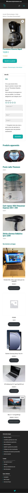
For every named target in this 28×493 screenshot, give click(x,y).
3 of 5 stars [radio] (10, 103)
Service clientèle (7, 454)
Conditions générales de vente (10, 439)
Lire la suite (14, 360)
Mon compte (6, 479)
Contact (5, 464)
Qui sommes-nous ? (8, 462)
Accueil (4, 14)
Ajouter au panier (10, 61)
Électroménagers (11, 14)
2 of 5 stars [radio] (8, 103)
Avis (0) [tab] (6, 74)
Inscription (6, 477)
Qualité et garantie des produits (10, 447)
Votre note (8, 100)
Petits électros (19, 67)
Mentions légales (7, 437)
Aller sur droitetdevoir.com (9, 466)
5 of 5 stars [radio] (15, 103)
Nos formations (7, 469)
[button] (22, 21)
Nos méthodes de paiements (10, 442)
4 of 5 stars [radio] (13, 103)
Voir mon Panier (7, 481)
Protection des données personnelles (12, 451)
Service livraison (7, 444)
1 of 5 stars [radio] (6, 103)
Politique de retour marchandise (11, 449)
